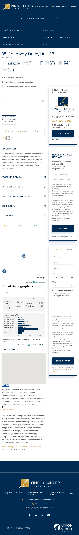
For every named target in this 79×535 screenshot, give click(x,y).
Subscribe (63, 229)
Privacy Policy (8, 409)
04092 (5, 450)
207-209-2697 (43, 6)
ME (17, 447)
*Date (54, 273)
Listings (11, 447)
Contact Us (63, 134)
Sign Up (63, 6)
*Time (54, 282)
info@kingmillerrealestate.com (40, 508)
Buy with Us (49, 31)
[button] (57, 18)
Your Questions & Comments (63, 290)
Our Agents (55, 139)
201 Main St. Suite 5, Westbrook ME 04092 (40, 500)
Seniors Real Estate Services (58, 37)
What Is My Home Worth (57, 493)
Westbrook (36, 447)
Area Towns (14, 31)
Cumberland (25, 447)
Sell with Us (9, 37)
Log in (56, 6)
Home (4, 447)
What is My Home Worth (15, 44)
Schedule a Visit (69, 250)
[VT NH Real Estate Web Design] (63, 528)
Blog (45, 44)
